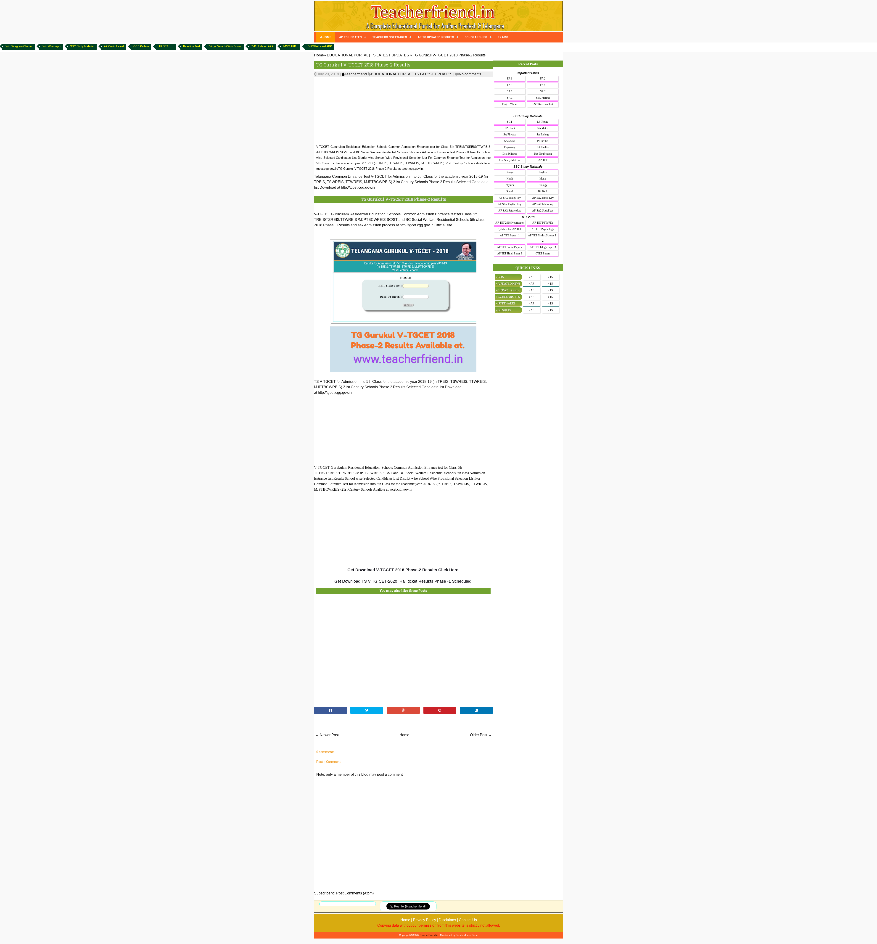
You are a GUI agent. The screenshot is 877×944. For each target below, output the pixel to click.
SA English (543, 147)
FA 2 (542, 78)
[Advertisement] (403, 111)
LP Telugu (542, 121)
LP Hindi (510, 128)
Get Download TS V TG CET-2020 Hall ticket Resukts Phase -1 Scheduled (403, 581)
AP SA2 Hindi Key (543, 197)
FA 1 (509, 78)
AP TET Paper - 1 (510, 235)
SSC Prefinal (543, 97)
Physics (509, 185)
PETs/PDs (542, 141)
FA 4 (542, 85)
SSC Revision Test (543, 104)
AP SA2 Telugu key (510, 197)
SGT (509, 121)
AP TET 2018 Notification (509, 222)
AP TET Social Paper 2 (509, 247)
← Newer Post (327, 735)
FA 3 (509, 85)
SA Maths (542, 128)
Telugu (509, 172)
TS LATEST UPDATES (433, 74)
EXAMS (503, 37)
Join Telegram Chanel (18, 46)
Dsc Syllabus (509, 153)
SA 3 (509, 97)
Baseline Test (191, 46)
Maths (542, 178)
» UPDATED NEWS (508, 283)
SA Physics (509, 134)
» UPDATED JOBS (507, 290)
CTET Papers (543, 253)
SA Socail (509, 141)
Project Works (509, 104)
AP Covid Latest (114, 46)
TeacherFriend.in (428, 935)
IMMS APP (289, 46)
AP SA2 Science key (509, 210)
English (543, 172)
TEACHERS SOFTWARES (389, 37)
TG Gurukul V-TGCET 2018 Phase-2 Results (363, 65)
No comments (470, 74)
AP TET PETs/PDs (542, 222)
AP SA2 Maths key (543, 204)
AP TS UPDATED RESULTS (436, 37)
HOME (327, 37)
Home (404, 735)
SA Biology (542, 134)
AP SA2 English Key (509, 204)
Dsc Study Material (509, 160)
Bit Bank (543, 191)
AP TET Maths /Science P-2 (542, 238)
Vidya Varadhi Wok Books (225, 46)
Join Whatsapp (51, 46)
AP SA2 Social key (542, 210)
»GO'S (500, 277)
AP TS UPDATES (350, 37)
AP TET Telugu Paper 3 (543, 247)
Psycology (509, 147)
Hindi (510, 178)
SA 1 (509, 91)
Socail (509, 191)
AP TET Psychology (542, 229)
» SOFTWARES (505, 303)
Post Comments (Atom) (355, 893)
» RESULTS (503, 310)
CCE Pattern (141, 46)
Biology (543, 185)
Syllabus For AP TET (509, 229)
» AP (531, 277)
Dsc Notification (543, 153)
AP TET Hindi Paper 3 (509, 253)
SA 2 (543, 91)
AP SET (163, 46)
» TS (550, 277)
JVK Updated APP (262, 46)
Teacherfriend (356, 74)
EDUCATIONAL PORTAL (391, 74)
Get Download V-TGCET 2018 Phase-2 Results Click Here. (403, 570)
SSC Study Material (82, 46)
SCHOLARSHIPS (476, 37)
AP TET (542, 160)
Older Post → (481, 735)
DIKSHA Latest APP (320, 46)
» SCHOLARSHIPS (508, 297)
